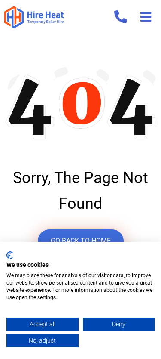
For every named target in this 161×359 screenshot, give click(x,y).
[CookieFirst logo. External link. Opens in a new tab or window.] (9, 255)
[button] (146, 17)
